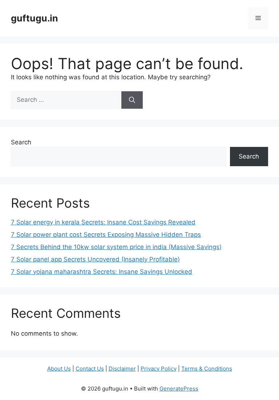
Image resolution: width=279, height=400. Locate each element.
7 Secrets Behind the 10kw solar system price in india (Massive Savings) (116, 247)
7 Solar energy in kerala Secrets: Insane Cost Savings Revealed (103, 222)
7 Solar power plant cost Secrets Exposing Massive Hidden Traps (106, 234)
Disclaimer (122, 368)
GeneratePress (178, 388)
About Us (59, 368)
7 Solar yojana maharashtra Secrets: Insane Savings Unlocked (101, 271)
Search (21, 142)
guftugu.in (34, 18)
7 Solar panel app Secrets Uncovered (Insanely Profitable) (95, 259)
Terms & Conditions (206, 368)
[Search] (132, 100)
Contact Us (90, 368)
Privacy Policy (159, 368)
